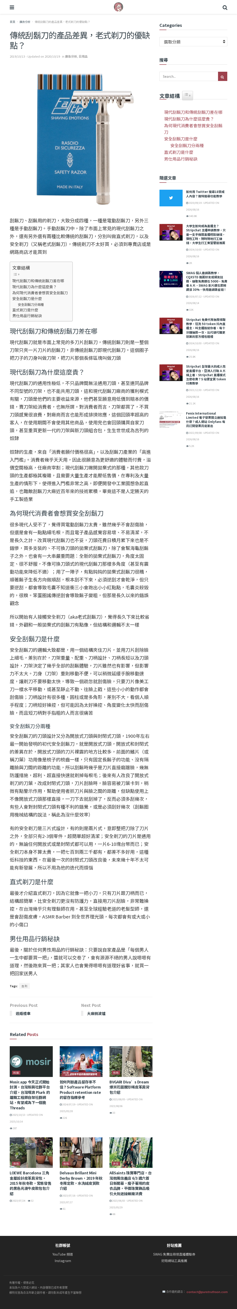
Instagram (63, 1261)
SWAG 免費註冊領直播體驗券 (174, 1254)
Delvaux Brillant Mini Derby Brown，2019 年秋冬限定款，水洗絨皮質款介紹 (81, 1180)
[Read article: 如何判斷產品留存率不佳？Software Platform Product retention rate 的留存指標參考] (81, 1061)
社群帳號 (62, 1245)
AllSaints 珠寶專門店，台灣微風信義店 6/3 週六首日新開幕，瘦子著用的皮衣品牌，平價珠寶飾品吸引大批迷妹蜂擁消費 (130, 1183)
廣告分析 (25, 22)
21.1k (192, 403)
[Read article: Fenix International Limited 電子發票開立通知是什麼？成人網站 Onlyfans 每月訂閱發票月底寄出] (171, 419)
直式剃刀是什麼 (25, 310)
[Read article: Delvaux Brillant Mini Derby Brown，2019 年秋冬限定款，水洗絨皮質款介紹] (81, 1152)
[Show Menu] (12, 7)
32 (32, 1200)
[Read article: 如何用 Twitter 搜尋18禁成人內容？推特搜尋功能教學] (171, 198)
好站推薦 (174, 1245)
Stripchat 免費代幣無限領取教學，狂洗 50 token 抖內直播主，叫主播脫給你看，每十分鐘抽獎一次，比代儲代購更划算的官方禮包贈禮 (206, 328)
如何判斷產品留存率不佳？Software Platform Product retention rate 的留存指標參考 (80, 1089)
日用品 (83, 56)
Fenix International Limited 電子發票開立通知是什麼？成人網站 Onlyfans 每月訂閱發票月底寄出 (206, 419)
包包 (116, 1072)
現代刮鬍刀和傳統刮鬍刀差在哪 (38, 280)
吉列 (25, 986)
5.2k (191, 446)
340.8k (193, 216)
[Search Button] (225, 7)
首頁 (12, 22)
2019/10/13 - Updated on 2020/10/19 (35, 56)
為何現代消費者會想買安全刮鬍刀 (40, 292)
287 (14, 1128)
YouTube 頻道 (63, 1254)
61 (63, 1208)
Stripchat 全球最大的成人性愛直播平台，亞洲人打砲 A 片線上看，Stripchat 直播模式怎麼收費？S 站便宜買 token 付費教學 (206, 374)
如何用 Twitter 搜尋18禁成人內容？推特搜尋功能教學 (205, 193)
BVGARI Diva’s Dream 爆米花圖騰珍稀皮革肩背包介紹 (129, 1087)
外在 (116, 1163)
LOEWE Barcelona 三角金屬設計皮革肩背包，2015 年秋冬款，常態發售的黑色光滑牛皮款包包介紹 (30, 1183)
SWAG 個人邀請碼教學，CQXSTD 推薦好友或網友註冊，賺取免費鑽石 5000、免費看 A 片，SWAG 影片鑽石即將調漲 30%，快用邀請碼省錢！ (206, 281)
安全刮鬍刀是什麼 (27, 298)
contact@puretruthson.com (207, 1292)
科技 (16, 1072)
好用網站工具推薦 (174, 1261)
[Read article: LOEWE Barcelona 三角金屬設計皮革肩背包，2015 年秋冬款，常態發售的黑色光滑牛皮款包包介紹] (31, 1152)
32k (191, 309)
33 (113, 1112)
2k (190, 263)
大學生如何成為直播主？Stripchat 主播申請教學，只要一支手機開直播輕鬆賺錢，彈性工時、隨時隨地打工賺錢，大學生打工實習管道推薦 (206, 234)
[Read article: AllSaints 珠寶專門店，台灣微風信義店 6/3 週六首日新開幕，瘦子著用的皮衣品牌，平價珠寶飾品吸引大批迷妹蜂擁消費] (131, 1152)
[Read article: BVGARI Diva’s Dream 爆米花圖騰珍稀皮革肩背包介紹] (131, 1061)
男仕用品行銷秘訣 (27, 315)
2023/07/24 (18, 1200)
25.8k (192, 356)
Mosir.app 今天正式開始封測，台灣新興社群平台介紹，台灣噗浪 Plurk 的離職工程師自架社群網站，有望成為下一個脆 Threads (30, 1094)
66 (113, 1214)
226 (64, 1118)
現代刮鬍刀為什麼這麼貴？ (34, 286)
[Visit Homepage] (118, 7)
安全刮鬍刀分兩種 (31, 304)
